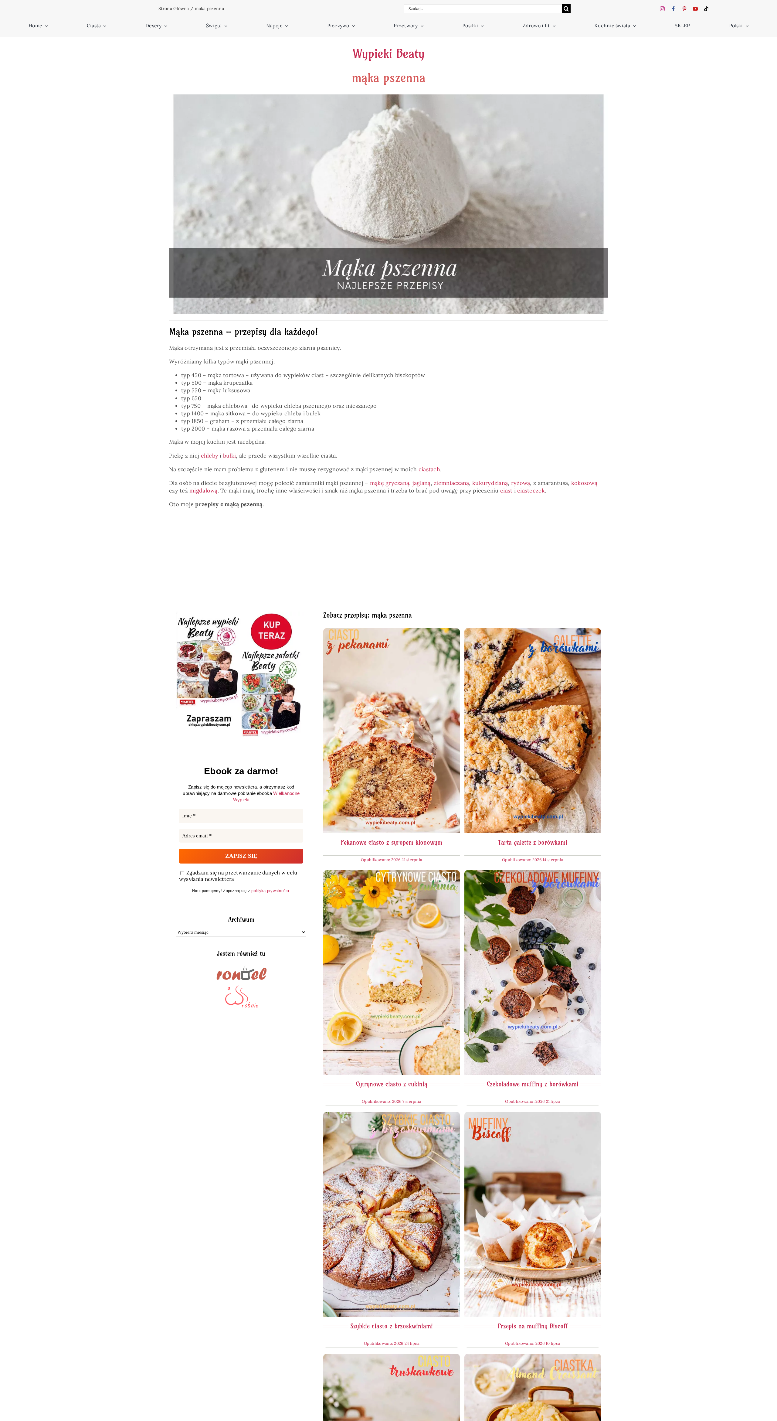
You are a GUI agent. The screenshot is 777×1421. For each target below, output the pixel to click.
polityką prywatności (270, 890)
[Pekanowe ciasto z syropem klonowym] (391, 632)
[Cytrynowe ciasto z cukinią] (391, 874)
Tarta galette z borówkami (532, 842)
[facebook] (673, 8)
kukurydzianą (490, 482)
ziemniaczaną (451, 482)
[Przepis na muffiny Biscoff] (532, 1115)
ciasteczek (531, 490)
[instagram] (662, 8)
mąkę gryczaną (389, 482)
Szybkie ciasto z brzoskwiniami (391, 1326)
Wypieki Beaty (388, 53)
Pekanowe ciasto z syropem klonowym (391, 842)
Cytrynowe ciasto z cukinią (391, 1084)
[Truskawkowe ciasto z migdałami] (391, 1357)
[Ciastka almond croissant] (532, 1357)
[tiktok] (706, 8)
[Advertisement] (358, 562)
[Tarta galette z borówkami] (532, 632)
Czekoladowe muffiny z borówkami (533, 1084)
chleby (210, 455)
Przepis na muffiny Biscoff (533, 1326)
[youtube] (695, 8)
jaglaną (421, 482)
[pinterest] (684, 8)
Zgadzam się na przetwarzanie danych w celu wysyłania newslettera (238, 876)
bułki (229, 455)
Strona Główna (173, 8)
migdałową (203, 490)
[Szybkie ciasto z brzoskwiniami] (391, 1115)
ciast (506, 490)
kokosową (584, 482)
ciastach (429, 469)
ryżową (520, 482)
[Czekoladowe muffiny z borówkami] (532, 874)
